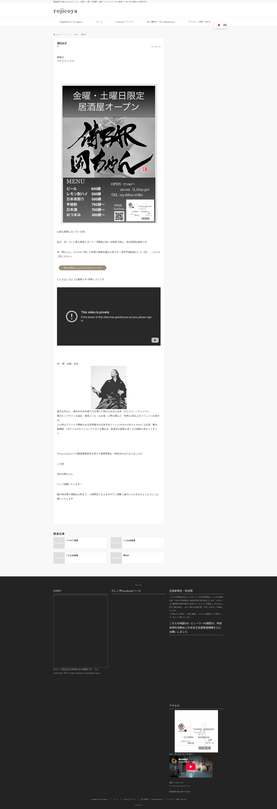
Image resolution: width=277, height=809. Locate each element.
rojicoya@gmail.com (182, 786)
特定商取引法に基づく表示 (179, 792)
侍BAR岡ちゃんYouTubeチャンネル (82, 267)
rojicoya (65, 10)
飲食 (72, 60)
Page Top (138, 585)
